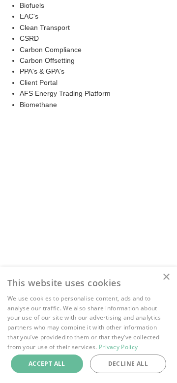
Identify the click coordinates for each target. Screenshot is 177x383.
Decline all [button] (128, 363)
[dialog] (88, 325)
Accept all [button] (47, 363)
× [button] (166, 277)
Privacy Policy (118, 347)
